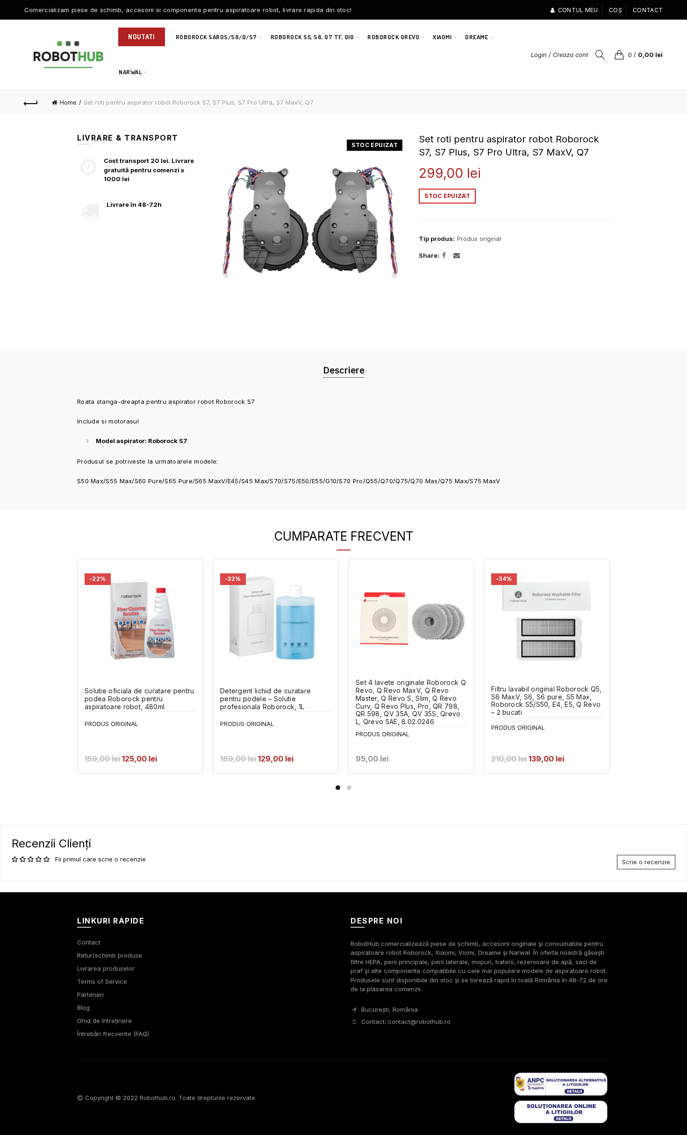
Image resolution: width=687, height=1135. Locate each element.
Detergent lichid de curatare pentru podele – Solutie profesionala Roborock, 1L (265, 699)
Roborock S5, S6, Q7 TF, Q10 (312, 37)
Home (68, 102)
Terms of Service (102, 981)
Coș (615, 10)
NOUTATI (141, 37)
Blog (83, 1007)
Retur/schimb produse (109, 955)
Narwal (133, 68)
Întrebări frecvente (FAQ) (113, 1033)
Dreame (476, 37)
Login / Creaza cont (559, 54)
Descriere (344, 370)
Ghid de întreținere (104, 1020)
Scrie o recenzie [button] (646, 862)
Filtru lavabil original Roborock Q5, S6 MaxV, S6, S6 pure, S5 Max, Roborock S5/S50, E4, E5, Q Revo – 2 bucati (546, 700)
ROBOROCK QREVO (393, 37)
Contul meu (578, 10)
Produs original (479, 238)
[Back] (31, 102)
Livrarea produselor (106, 968)
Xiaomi (442, 37)
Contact (648, 10)
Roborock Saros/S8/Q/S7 (216, 37)
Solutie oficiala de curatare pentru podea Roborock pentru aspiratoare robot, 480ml (139, 699)
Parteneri (90, 994)
